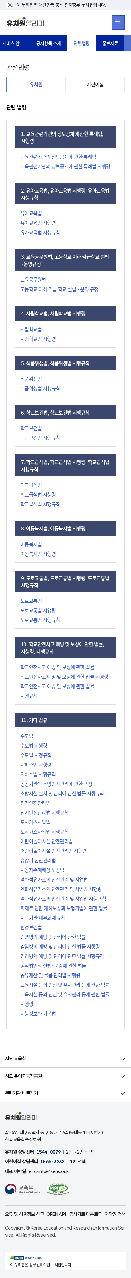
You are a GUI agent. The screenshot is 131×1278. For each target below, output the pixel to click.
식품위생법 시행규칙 (40, 388)
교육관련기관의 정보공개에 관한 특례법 (58, 156)
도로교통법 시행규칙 (40, 619)
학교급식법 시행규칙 (40, 503)
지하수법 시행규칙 (38, 774)
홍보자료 (110, 43)
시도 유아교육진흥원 (23, 1076)
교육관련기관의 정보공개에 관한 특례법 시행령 (65, 166)
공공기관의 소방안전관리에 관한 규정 (56, 783)
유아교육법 (31, 213)
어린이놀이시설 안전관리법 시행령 (53, 850)
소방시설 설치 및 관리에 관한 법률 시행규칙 (62, 793)
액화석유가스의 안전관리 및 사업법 (54, 879)
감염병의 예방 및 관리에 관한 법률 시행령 (60, 946)
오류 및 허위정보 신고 (24, 1214)
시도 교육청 (15, 1058)
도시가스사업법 (35, 821)
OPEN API (56, 1214)
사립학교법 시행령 (38, 338)
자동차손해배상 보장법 (42, 869)
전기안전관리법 (35, 802)
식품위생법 (31, 378)
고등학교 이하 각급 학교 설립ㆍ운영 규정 (59, 288)
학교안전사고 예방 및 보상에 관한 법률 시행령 (64, 676)
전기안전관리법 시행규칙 (44, 812)
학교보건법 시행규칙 (40, 437)
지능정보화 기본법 (38, 1013)
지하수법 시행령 (36, 764)
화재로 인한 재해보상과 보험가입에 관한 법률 (63, 908)
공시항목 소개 (48, 43)
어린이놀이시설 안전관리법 (46, 841)
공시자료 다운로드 (85, 1214)
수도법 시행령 (33, 745)
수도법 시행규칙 (36, 754)
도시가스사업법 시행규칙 (44, 831)
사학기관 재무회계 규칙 (42, 917)
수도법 (26, 735)
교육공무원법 (33, 279)
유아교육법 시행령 (38, 222)
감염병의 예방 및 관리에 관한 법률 (53, 936)
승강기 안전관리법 (38, 860)
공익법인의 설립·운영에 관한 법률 (53, 965)
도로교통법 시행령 (38, 610)
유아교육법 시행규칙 (40, 232)
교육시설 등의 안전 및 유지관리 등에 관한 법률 (64, 984)
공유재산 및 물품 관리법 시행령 (50, 975)
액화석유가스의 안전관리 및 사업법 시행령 (61, 888)
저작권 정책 (115, 1214)
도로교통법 (31, 600)
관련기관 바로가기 (21, 1093)
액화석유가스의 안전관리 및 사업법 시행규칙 (63, 898)
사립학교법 (31, 329)
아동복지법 (31, 544)
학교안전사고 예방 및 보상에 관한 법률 (57, 666)
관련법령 (82, 43)
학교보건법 (31, 428)
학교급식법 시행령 (38, 494)
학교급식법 (31, 484)
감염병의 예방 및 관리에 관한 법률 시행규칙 (62, 955)
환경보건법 (31, 927)
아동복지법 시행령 (38, 553)
